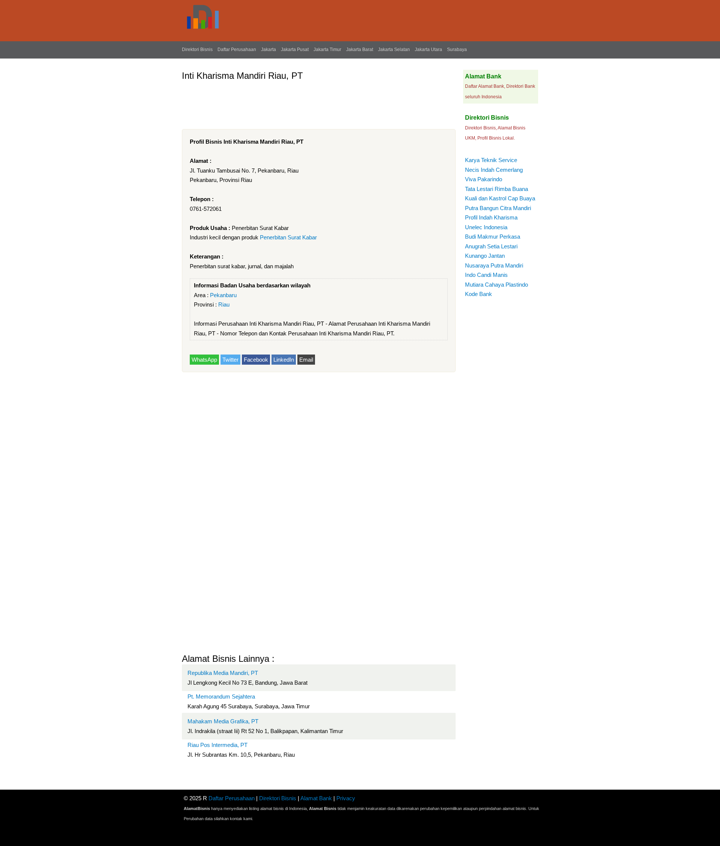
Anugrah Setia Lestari (491, 246)
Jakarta (268, 49)
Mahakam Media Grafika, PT (223, 721)
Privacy (345, 798)
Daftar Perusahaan (237, 49)
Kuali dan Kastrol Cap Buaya (500, 198)
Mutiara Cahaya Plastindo (496, 284)
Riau (224, 304)
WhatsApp (204, 359)
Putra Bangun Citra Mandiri (498, 208)
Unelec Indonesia (486, 227)
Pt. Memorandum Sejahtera (221, 696)
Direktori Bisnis (197, 49)
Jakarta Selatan (394, 49)
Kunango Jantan (485, 255)
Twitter (230, 359)
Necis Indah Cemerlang (494, 170)
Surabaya (457, 49)
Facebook (256, 359)
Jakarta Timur (327, 49)
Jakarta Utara (428, 49)
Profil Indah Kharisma (491, 217)
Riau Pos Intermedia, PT (218, 745)
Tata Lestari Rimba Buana (496, 189)
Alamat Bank (316, 798)
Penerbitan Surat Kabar (288, 237)
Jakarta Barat (359, 49)
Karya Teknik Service (491, 160)
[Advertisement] (318, 102)
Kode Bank (478, 294)
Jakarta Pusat (295, 49)
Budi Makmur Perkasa (492, 236)
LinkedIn (283, 359)
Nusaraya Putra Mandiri (494, 265)
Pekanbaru (223, 295)
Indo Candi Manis (486, 275)
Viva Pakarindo (483, 179)
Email (306, 359)
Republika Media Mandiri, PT (223, 673)
